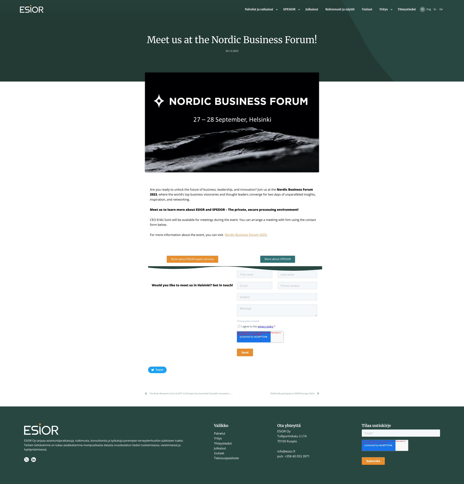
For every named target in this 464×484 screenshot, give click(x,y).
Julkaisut (311, 9)
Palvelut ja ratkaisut (259, 9)
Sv (435, 9)
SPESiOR (289, 9)
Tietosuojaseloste (226, 458)
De (441, 9)
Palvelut (219, 433)
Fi (423, 9)
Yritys (384, 9)
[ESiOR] (32, 9)
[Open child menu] (276, 9)
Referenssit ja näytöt (340, 9)
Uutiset (367, 9)
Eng (428, 9)
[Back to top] (456, 476)
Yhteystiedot (407, 9)
